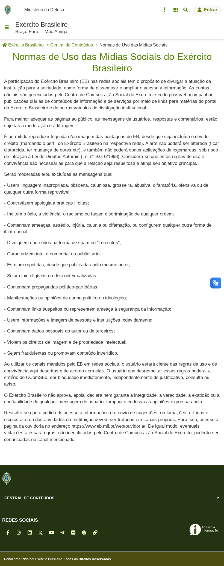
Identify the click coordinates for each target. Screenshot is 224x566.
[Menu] (6, 27)
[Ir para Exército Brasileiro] (8, 9)
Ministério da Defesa (44, 9)
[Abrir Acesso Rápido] (164, 9)
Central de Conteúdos (29, 498)
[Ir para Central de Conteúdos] (6, 478)
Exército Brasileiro (41, 24)
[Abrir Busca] (185, 9)
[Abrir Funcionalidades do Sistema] (175, 9)
